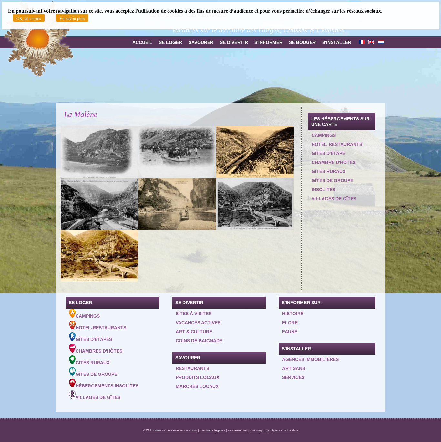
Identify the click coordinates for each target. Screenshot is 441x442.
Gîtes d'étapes (94, 339)
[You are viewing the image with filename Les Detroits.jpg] (177, 204)
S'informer (268, 42)
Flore (290, 322)
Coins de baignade (199, 340)
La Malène (80, 114)
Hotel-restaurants (337, 144)
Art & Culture (194, 331)
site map (256, 430)
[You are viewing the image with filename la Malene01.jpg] (255, 204)
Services (293, 377)
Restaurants (192, 368)
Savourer (201, 42)
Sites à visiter (194, 313)
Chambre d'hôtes (333, 162)
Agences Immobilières (310, 359)
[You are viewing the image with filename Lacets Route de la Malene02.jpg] (99, 204)
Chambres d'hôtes (99, 351)
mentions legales (212, 430)
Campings (324, 135)
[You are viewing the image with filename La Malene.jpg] (99, 152)
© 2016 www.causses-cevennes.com (170, 430)
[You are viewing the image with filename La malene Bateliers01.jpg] (177, 152)
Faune (289, 331)
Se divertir (234, 42)
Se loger (170, 42)
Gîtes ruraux (328, 171)
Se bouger (302, 42)
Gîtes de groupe (332, 180)
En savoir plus (72, 18)
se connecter (237, 430)
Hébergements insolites (107, 385)
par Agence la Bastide (282, 430)
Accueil (142, 42)
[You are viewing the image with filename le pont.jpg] (99, 256)
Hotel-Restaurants (101, 327)
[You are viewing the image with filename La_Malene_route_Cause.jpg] (255, 152)
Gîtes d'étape (328, 153)
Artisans (293, 368)
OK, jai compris (28, 18)
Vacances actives (198, 322)
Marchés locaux (197, 386)
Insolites (323, 189)
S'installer (336, 42)
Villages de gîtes (334, 198)
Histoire (292, 313)
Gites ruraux (92, 362)
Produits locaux (197, 377)
